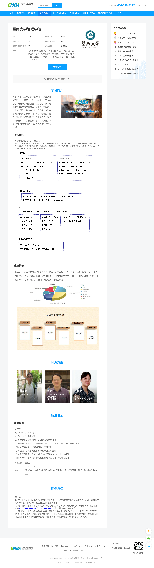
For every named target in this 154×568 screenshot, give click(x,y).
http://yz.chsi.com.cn (27, 508)
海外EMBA (74, 13)
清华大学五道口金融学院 (127, 38)
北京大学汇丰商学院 (124, 51)
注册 (144, 5)
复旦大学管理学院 (123, 65)
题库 (119, 13)
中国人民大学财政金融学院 (126, 60)
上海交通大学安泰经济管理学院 (128, 74)
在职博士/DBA (88, 13)
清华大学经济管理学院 (126, 33)
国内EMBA (44, 13)
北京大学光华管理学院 (126, 42)
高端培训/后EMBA (106, 13)
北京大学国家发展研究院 (125, 47)
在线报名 (57, 67)
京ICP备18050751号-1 (95, 558)
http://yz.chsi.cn (44, 508)
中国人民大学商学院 (124, 56)
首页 (11, 13)
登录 (138, 5)
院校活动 (32, 13)
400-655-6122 (126, 5)
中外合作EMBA (59, 13)
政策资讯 (21, 13)
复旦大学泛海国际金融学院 (126, 69)
